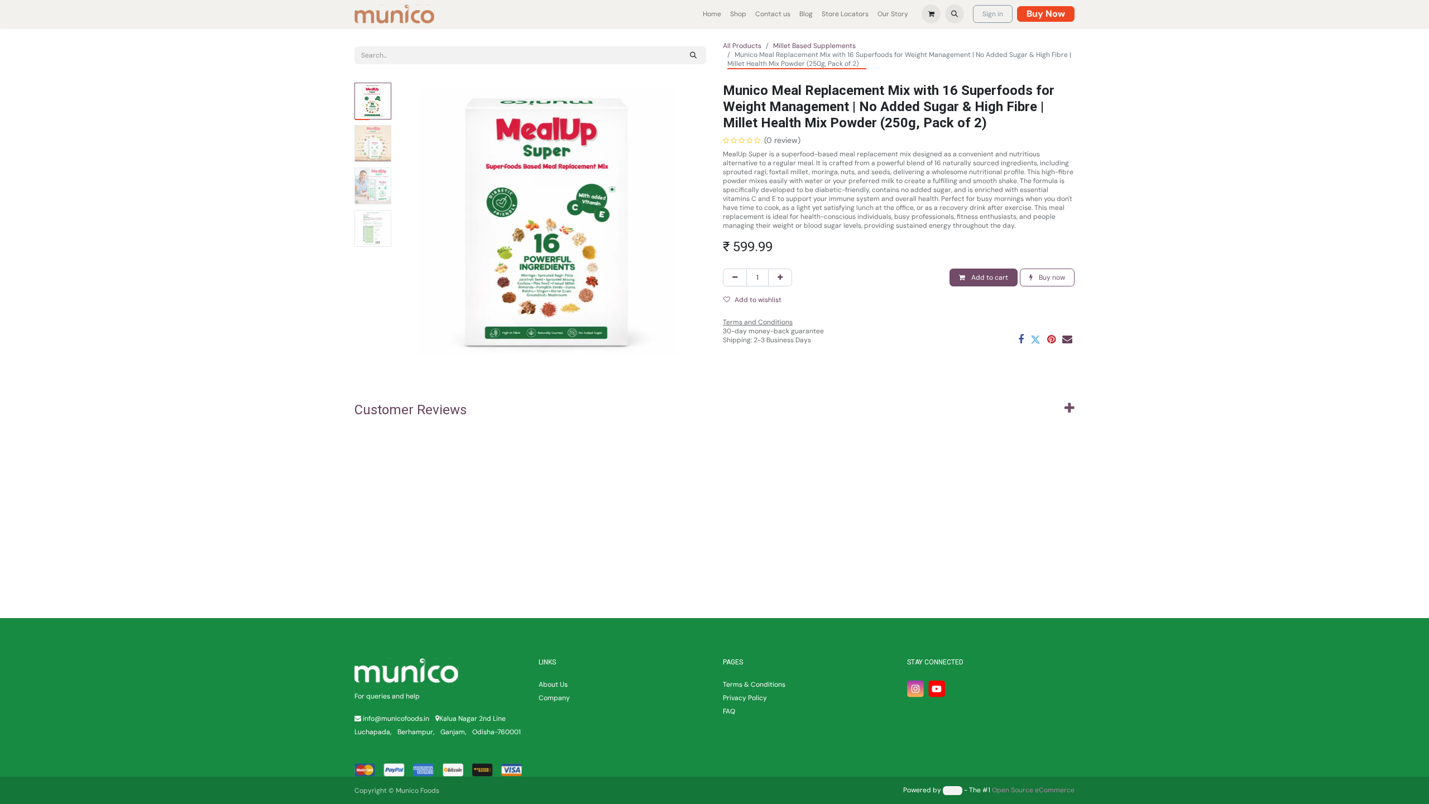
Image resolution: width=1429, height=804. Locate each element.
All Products (742, 45)
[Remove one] (735, 277)
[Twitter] (1035, 339)
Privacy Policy (745, 697)
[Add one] (780, 277)
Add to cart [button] (989, 277)
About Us (553, 684)
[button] (954, 13)
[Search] (693, 55)
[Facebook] (1021, 339)
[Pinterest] (1051, 339)
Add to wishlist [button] (758, 299)
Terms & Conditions (754, 684)
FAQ (729, 711)
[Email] (1067, 339)
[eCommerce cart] (931, 13)
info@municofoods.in (396, 718)
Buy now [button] (1051, 277)
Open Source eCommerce (1033, 790)
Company (554, 697)
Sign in (992, 13)
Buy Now (1046, 14)
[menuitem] (712, 14)
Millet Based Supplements (814, 45)
